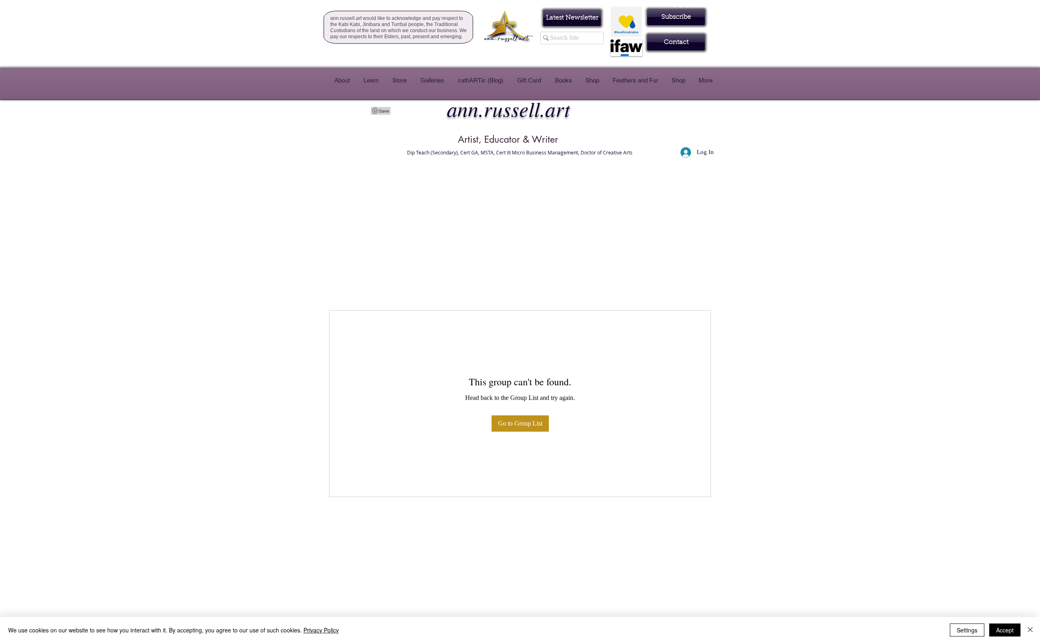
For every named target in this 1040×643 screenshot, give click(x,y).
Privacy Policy (321, 630)
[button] (676, 17)
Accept (1005, 630)
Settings (967, 630)
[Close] (1030, 629)
